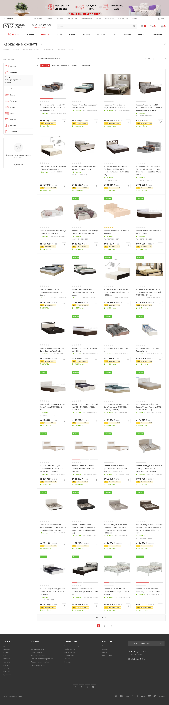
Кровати (6, 649)
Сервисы (35, 641)
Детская (6, 668)
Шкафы (6, 652)
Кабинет (6, 672)
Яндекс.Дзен (93, 686)
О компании (106, 646)
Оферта (67, 659)
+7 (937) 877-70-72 (43, 25)
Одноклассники (87, 686)
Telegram (81, 686)
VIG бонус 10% (69, 649)
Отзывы (105, 649)
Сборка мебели (36, 652)
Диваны (6, 646)
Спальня (6, 662)
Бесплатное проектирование (42, 659)
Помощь (67, 662)
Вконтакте (75, 686)
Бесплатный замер (38, 655)
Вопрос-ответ (107, 655)
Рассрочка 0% (69, 652)
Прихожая (7, 675)
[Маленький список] (145, 58)
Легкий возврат (70, 655)
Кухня (5, 665)
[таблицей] (164, 58)
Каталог (7, 641)
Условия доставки (37, 649)
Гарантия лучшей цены (73, 646)
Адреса (104, 652)
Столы (5, 655)
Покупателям (70, 641)
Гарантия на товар (38, 665)
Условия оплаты (37, 646)
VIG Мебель (107, 641)
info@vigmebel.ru (138, 659)
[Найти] (134, 26)
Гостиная (6, 659)
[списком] (161, 58)
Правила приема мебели (40, 662)
